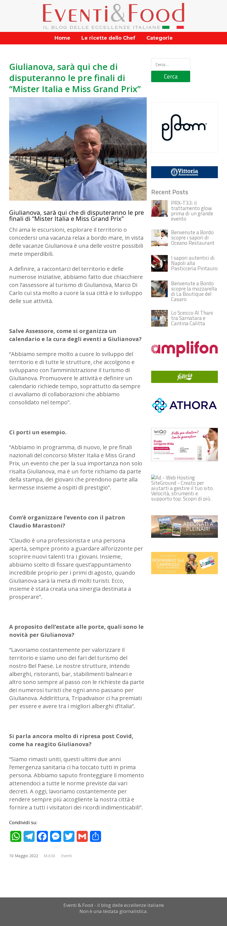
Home (62, 38)
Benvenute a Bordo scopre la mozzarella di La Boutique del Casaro (194, 291)
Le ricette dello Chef (108, 38)
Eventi (66, 855)
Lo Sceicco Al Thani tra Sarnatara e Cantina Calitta (192, 318)
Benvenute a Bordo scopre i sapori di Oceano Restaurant (193, 237)
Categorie (159, 38)
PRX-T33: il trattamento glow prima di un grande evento (192, 211)
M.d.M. (50, 855)
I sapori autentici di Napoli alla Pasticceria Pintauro (194, 263)
